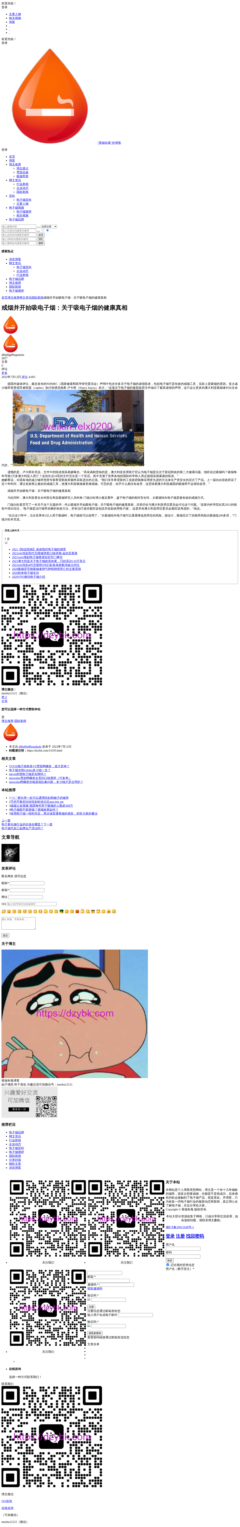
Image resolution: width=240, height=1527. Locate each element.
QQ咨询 (7, 1501)
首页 (12, 156)
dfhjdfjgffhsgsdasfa (30, 746)
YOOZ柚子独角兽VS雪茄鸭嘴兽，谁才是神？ (39, 766)
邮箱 (5, 890)
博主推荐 (15, 282)
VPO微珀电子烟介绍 (28, 576)
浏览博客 (15, 259)
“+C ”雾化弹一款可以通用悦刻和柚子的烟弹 (39, 797)
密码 (169, 1252)
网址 (5, 897)
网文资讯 (15, 263)
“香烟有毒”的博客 (109, 142)
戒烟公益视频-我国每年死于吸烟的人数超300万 (41, 805)
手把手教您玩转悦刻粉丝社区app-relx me (37, 801)
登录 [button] (5, 7)
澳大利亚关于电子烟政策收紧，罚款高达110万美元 (49, 561)
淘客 (12, 22)
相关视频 (15, 18)
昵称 (5, 883)
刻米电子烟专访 (25, 572)
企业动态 (22, 188)
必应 (40, 234)
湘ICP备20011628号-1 (180, 1227)
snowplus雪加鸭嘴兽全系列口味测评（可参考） (40, 778)
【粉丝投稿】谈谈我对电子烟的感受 (39, 549)
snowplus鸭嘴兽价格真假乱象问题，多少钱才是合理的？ (46, 782)
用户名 (170, 1244)
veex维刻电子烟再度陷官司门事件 (37, 557)
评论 (24, 376)
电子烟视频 (16, 207)
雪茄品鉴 (22, 172)
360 (40, 239)
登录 (170, 1236)
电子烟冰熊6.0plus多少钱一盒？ (30, 770)
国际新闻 (15, 286)
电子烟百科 (24, 199)
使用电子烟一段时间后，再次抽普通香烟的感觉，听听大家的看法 (54, 813)
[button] (120, 150)
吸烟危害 (22, 176)
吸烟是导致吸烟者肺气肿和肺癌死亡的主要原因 (46, 569)
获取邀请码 (94, 1288)
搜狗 (40, 243)
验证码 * (93, 1295)
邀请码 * (93, 1284)
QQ (4, 903)
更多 (5, 373)
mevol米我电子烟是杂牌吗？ (27, 774)
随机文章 (15, 1163)
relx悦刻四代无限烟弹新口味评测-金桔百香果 (44, 553)
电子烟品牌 (16, 278)
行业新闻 (22, 184)
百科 (12, 195)
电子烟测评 (16, 290)
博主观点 (22, 168)
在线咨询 (8, 1508)
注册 (180, 1236)
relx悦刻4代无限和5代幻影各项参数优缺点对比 (46, 565)
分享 (5, 701)
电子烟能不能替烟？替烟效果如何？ (34, 809)
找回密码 (195, 1236)
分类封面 (15, 1159)
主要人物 (15, 14)
